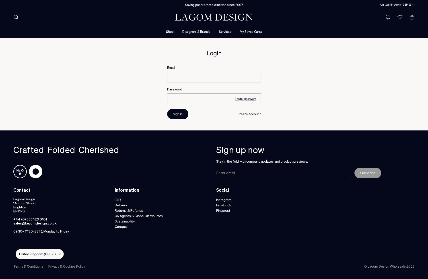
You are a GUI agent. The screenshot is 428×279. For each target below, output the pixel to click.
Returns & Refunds (129, 210)
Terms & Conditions (28, 266)
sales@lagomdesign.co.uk (35, 223)
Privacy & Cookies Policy (66, 266)
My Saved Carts (251, 31)
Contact (121, 226)
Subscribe (367, 173)
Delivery (121, 205)
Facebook (223, 205)
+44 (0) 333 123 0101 (30, 219)
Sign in (178, 114)
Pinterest (223, 210)
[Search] (16, 17)
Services (225, 31)
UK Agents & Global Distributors (139, 216)
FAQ (118, 199)
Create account (249, 114)
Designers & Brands (196, 31)
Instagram (223, 199)
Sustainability (125, 221)
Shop (170, 31)
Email (171, 67)
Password (174, 89)
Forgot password (245, 99)
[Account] (387, 17)
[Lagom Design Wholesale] (214, 17)
